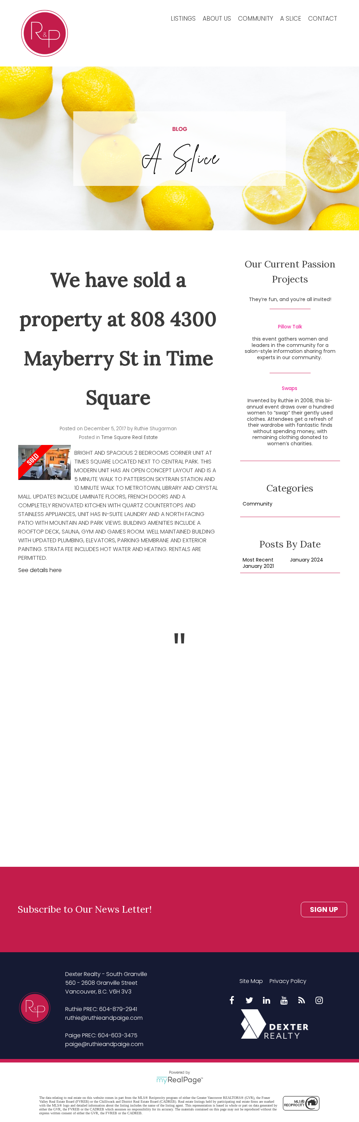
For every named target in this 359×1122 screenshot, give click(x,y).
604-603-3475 (117, 1035)
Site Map (251, 981)
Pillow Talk (290, 327)
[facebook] (232, 1001)
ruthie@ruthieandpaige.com (104, 1018)
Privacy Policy (288, 981)
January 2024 (306, 560)
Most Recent (258, 560)
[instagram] (319, 1001)
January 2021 (258, 566)
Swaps (289, 388)
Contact (322, 18)
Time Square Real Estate (129, 437)
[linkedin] (267, 1001)
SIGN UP (324, 909)
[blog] (302, 1001)
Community (255, 18)
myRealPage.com (179, 1080)
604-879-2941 (118, 1009)
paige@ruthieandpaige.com (104, 1044)
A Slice (290, 18)
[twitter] (249, 1001)
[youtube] (284, 1001)
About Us (217, 18)
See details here (40, 570)
